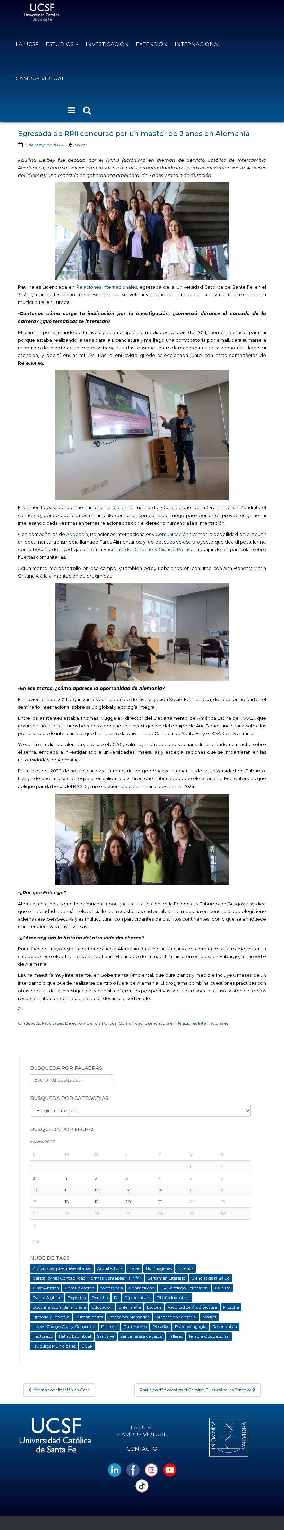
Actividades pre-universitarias (62, 1268)
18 (67, 1201)
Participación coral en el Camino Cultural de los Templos (196, 1389)
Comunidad (131, 1023)
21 (160, 1201)
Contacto (142, 1448)
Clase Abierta (46, 1287)
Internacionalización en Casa (61, 1389)
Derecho (99, 1297)
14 (160, 1190)
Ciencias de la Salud (210, 1278)
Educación (102, 1307)
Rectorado (43, 1336)
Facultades (52, 1023)
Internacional (198, 44)
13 (127, 1190)
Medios (209, 1316)
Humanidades (89, 1316)
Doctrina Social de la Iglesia (59, 1307)
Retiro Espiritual (75, 1336)
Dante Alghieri (47, 1297)
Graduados (29, 1023)
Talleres (175, 1336)
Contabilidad (141, 1287)
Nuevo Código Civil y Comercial (64, 1326)
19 (96, 1201)
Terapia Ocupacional (209, 1336)
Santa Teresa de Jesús (141, 1336)
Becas (134, 1268)
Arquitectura (110, 1268)
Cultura (222, 1287)
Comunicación (172, 534)
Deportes (77, 1297)
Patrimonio (135, 1326)
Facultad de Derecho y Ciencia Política (149, 549)
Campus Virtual (40, 78)
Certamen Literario (166, 1278)
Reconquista (224, 1326)
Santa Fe (105, 1336)
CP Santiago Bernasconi (184, 1287)
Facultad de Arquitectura (192, 1307)
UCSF (86, 1346)
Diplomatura (137, 1297)
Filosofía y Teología (51, 1316)
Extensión (152, 44)
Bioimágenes (159, 1268)
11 (66, 1190)
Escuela (154, 1307)
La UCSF (27, 44)
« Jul (34, 1241)
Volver (81, 144)
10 (35, 1190)
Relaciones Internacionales (106, 287)
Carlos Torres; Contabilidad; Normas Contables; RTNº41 (87, 1278)
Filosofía (231, 1307)
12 (96, 1190)
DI (116, 1297)
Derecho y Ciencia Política (91, 1023)
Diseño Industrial (173, 1297)
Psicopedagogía (190, 1326)
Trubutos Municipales (54, 1346)
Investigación (107, 44)
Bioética (186, 1268)
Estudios (60, 44)
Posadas (161, 1326)
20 (128, 1201)
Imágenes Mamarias (129, 1316)
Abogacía (77, 534)
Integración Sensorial (176, 1316)
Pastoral (109, 1326)
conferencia (111, 1287)
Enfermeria (129, 1307)
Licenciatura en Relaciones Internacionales (186, 1023)
